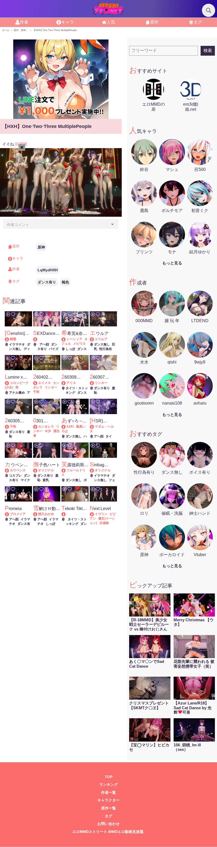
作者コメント (18, 225)
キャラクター (108, 800)
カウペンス (18, 470)
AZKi (70, 426)
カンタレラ (46, 426)
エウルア (101, 339)
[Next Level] (94, 514)
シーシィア (74, 339)
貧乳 (46, 480)
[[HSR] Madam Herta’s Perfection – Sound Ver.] (94, 426)
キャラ (67, 22)
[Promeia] (9, 514)
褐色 (65, 282)
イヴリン (101, 514)
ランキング (108, 785)
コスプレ (15, 475)
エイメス (44, 383)
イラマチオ (17, 344)
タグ (197, 22)
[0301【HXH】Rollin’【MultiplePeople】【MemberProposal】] (37, 426)
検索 (208, 50)
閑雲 (13, 339)
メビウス (79, 343)
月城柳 (104, 523)
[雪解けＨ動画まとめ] (37, 514)
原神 (41, 247)
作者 (24, 22)
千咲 (36, 392)
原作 (154, 22)
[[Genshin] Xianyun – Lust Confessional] (9, 339)
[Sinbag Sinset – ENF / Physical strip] (94, 470)
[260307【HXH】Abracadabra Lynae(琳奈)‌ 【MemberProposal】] (94, 383)
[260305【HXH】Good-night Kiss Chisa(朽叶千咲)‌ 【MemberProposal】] (9, 426)
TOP (108, 777)
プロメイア (18, 514)
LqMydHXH (48, 270)
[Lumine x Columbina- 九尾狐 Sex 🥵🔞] (9, 383)
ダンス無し (102, 344)
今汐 (48, 431)
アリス (71, 383)
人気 (111, 22)
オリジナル (46, 470)
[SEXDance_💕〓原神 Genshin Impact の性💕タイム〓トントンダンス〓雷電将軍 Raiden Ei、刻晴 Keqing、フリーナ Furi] (46, 339)
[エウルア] (94, 339)
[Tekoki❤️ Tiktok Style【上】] (75, 514)
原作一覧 (108, 808)
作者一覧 (108, 793)
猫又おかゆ (46, 514)
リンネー (51, 387)
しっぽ (70, 349)
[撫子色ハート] (37, 470)
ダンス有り (47, 282)
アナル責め (17, 392)
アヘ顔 (44, 344)
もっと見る (172, 263)
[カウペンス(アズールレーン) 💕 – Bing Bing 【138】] (9, 470)
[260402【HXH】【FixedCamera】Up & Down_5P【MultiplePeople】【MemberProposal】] (37, 383)
